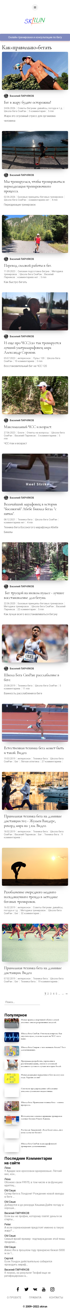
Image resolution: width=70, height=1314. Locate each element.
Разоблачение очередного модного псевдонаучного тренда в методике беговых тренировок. (31, 897)
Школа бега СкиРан (15, 111)
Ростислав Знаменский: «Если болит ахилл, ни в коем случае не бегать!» (42, 1131)
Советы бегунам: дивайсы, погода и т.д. (40, 108)
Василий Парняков (25, 435)
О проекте (14, 1297)
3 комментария (37, 111)
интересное (24, 358)
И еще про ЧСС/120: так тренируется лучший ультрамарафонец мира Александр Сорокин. (32, 348)
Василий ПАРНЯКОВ (22, 95)
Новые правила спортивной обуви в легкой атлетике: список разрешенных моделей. (40, 1021)
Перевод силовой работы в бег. (28, 265)
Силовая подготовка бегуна (33, 271)
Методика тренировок (16, 606)
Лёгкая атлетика (30, 761)
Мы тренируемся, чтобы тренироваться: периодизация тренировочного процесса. (34, 186)
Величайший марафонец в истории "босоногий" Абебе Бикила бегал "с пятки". (30, 509)
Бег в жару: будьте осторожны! (27, 102)
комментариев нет (39, 199)
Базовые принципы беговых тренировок (40, 196)
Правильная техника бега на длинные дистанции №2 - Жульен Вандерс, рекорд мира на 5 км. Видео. (33, 821)
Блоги (21, 432)
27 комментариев (51, 761)
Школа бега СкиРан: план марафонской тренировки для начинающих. (38, 1145)
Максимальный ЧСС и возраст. (28, 426)
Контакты (56, 1297)
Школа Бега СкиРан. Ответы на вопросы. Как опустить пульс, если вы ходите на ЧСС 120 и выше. (41, 1036)
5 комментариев (47, 435)
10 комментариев (24, 361)
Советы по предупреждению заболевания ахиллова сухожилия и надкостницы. (39, 1090)
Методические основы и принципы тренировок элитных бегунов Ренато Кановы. (41, 1117)
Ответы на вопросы (38, 432)
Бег (16, 761)
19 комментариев (47, 981)
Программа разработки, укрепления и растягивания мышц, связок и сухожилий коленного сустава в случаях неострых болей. (41, 1064)
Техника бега (25, 519)
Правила (35, 1297)
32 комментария (30, 913)
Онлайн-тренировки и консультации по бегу (35, 37)
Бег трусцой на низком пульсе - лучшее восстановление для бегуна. (34, 595)
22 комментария (26, 609)
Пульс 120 (38, 358)
